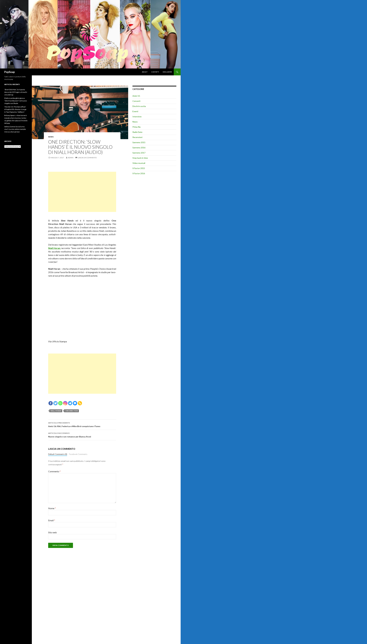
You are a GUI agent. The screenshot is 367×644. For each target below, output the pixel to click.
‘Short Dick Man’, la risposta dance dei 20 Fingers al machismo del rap (15, 92)
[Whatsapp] (60, 403)
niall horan (56, 411)
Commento (54, 471)
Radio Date (137, 132)
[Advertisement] (82, 192)
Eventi (135, 111)
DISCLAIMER (167, 72)
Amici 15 (136, 96)
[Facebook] (50, 403)
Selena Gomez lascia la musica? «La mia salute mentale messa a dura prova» (15, 129)
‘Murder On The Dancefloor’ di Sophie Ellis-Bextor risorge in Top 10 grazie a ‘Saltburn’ (15, 109)
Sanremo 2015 (138, 142)
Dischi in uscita (139, 106)
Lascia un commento (87, 158)
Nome (52, 508)
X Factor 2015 (138, 168)
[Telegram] (70, 403)
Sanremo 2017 (138, 152)
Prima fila (136, 127)
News (50, 137)
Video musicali (138, 163)
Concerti (136, 101)
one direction (71, 411)
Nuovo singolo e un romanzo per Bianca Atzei (69, 435)
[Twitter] (55, 403)
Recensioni (137, 137)
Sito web (52, 532)
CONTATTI (155, 72)
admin (70, 158)
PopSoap (9, 72)
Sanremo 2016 (138, 147)
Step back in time (140, 158)
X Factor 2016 (138, 173)
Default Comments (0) (57, 454)
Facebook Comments (78, 454)
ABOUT (145, 72)
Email (51, 520)
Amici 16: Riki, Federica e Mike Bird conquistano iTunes (74, 424)
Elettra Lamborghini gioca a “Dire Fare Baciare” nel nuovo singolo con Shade (15, 100)
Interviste (136, 116)
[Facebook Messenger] (75, 403)
